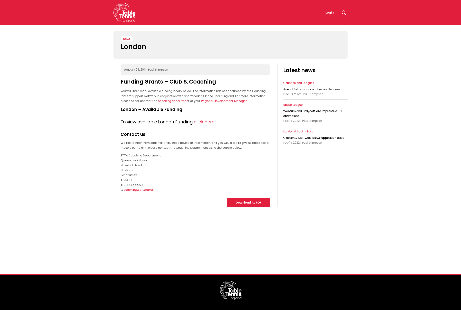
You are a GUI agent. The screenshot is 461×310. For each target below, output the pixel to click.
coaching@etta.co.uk (139, 190)
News (127, 39)
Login (329, 12)
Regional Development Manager (224, 101)
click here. (204, 122)
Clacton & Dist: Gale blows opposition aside (313, 138)
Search (344, 13)
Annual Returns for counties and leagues (311, 89)
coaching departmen (173, 101)
